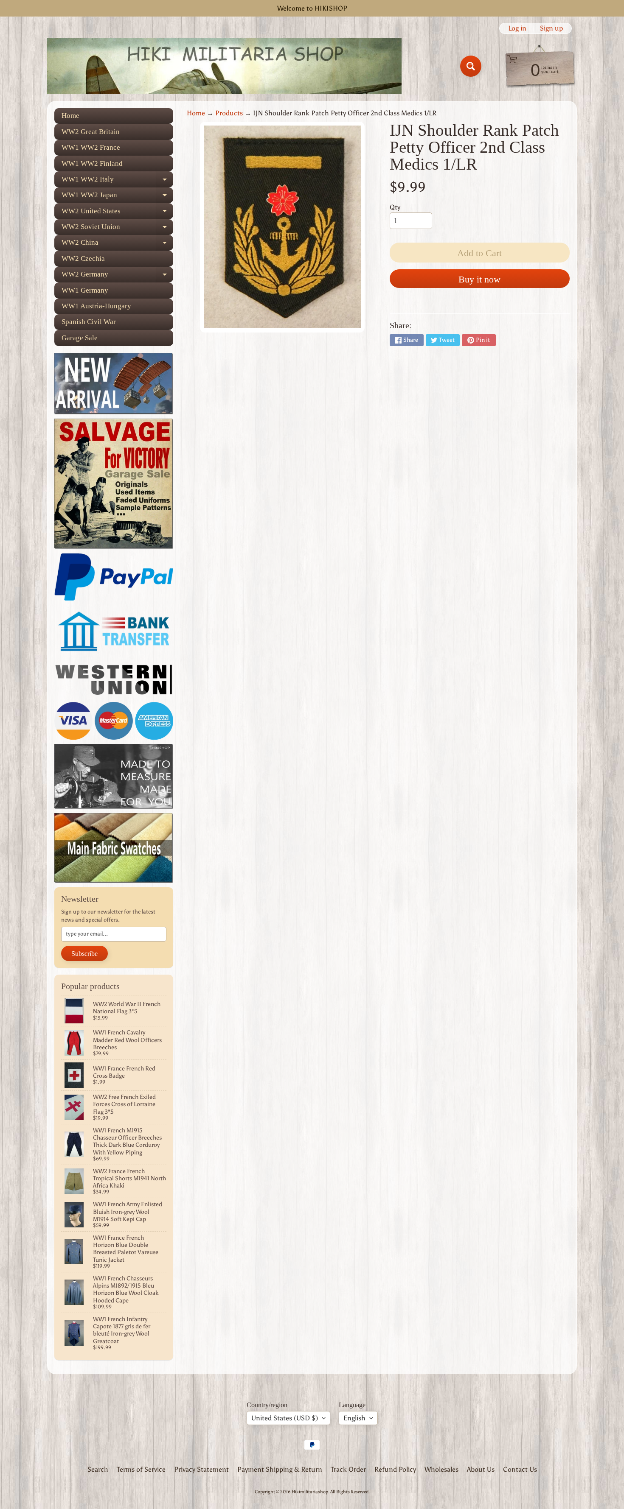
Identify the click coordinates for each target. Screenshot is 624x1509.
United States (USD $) (284, 1418)
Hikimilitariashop (310, 1492)
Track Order (348, 1469)
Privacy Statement (201, 1469)
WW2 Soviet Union (117, 229)
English (354, 1418)
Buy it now (479, 279)
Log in (517, 28)
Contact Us (520, 1469)
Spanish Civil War (89, 322)
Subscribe (84, 953)
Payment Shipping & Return (279, 1469)
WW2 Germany (117, 276)
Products (229, 113)
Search (97, 1469)
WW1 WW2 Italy (117, 181)
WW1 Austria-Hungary (96, 306)
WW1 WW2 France (91, 147)
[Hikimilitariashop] (224, 66)
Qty (395, 207)
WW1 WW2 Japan (117, 197)
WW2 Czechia (83, 258)
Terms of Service (141, 1469)
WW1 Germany (85, 290)
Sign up (551, 28)
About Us (481, 1469)
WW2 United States (117, 213)
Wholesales (441, 1469)
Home (70, 116)
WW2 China (117, 244)
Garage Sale (80, 338)
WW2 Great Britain (91, 132)
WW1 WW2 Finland (92, 163)
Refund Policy (395, 1469)
